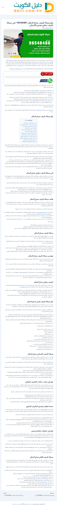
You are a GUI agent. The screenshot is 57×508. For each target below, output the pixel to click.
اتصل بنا (14, 504)
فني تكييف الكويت (25, 287)
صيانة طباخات (45, 477)
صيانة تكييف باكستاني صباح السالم (29, 135)
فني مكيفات (9, 436)
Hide (26, 120)
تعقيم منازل (42, 482)
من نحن (18, 504)
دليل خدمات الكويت (29, 504)
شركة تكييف (25, 402)
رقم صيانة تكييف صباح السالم (30, 123)
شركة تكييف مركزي (33, 153)
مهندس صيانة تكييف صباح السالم (29, 130)
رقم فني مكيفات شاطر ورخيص (30, 140)
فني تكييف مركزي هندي (42, 212)
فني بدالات (46, 479)
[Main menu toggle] (2, 7)
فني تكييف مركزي (48, 101)
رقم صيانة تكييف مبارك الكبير (15, 69)
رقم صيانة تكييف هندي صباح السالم (29, 133)
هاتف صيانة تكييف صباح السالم (30, 126)
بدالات (34, 479)
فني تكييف (46, 167)
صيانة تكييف (39, 110)
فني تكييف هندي (31, 227)
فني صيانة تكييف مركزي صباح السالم (29, 125)
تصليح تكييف (9, 241)
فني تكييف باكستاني (26, 377)
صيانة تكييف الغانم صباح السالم (29, 141)
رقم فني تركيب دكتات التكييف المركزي (29, 136)
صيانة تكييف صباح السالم (31, 128)
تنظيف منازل (44, 484)
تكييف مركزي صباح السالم (31, 131)
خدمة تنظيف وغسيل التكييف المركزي (28, 138)
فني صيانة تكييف (45, 183)
